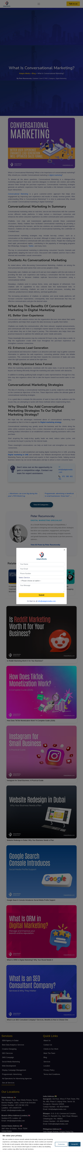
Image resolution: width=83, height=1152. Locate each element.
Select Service (24, 578)
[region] (41, 1142)
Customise (61, 1144)
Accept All (74, 1144)
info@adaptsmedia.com (47, 601)
